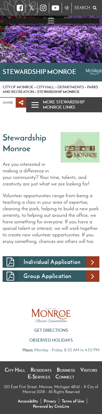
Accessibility (28, 401)
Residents (41, 369)
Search (82, 7)
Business (66, 369)
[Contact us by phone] (67, 8)
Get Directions (51, 330)
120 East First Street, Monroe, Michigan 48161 (42, 386)
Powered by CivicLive (51, 406)
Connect (64, 376)
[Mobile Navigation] (51, 21)
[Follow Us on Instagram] (43, 8)
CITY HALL (45, 87)
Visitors (88, 369)
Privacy (50, 401)
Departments (71, 87)
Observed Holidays (51, 340)
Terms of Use (73, 401)
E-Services (39, 376)
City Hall (15, 369)
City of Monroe (18, 87)
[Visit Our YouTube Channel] (55, 8)
